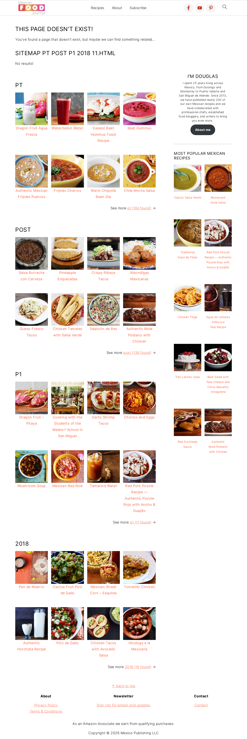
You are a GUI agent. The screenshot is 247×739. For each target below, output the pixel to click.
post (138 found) (137, 353)
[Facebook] (188, 8)
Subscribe (138, 8)
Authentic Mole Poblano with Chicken (139, 335)
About (117, 8)
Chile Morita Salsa (139, 191)
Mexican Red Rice (67, 486)
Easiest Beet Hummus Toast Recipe (103, 134)
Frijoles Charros (67, 191)
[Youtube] (200, 8)
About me (203, 130)
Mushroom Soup (32, 486)
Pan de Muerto (31, 587)
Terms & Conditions (46, 711)
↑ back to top (123, 686)
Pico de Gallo (67, 643)
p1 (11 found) (140, 522)
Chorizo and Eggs (139, 417)
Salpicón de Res (103, 329)
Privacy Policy (46, 705)
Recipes (97, 8)
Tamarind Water (103, 486)
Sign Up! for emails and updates (124, 705)
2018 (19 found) (138, 667)
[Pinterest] (211, 8)
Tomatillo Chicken (139, 587)
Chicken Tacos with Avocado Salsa (103, 649)
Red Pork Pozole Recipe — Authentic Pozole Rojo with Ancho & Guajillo (140, 498)
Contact (201, 705)
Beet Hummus (139, 128)
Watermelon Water (67, 128)
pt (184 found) (139, 208)
